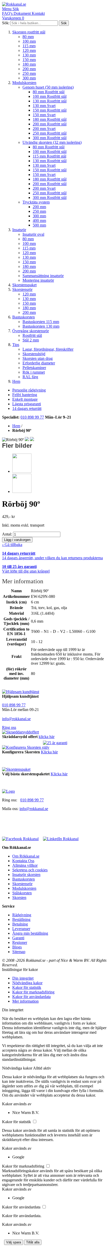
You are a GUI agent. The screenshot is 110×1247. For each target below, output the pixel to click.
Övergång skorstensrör (30, 331)
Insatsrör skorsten (26, 874)
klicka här (46, 736)
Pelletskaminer (34, 367)
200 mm (29, 69)
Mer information (25, 1001)
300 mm (29, 78)
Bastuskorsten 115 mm (41, 321)
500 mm (39, 225)
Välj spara (13, 1242)
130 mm (29, 55)
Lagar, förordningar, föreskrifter (48, 349)
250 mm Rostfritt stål (50, 133)
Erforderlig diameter (39, 363)
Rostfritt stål (32, 335)
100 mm (29, 41)
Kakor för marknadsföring (33, 992)
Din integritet (23, 978)
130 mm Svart (44, 105)
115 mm (29, 46)
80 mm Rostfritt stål (48, 92)
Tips (15, 344)
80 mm (28, 36)
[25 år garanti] (55, 743)
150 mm (29, 59)
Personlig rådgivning (29, 390)
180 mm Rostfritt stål (50, 119)
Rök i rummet (34, 372)
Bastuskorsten (23, 317)
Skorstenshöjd (34, 354)
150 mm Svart (44, 115)
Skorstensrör (22, 289)
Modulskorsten (24, 82)
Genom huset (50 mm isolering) (48, 87)
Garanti (18, 938)
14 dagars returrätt (26, 408)
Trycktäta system (36, 202)
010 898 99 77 (32, 417)
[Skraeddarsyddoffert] (20, 732)
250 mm (29, 73)
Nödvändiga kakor (27, 983)
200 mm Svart (44, 128)
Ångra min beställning (30, 933)
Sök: (5, 23)
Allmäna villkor (25, 865)
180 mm (29, 64)
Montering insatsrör (38, 280)
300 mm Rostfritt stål (50, 138)
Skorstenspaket (24, 285)
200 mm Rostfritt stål (50, 124)
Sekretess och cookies (30, 870)
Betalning (20, 924)
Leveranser (21, 929)
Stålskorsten (22, 893)
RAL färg (30, 377)
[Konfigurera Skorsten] (25, 747)
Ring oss (9, 727)
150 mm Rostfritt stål (50, 110)
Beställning (21, 919)
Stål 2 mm (31, 340)
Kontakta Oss (23, 861)
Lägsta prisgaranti (26, 404)
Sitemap (18, 951)
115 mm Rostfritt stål (49, 156)
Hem (16, 381)
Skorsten (19, 897)
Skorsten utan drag (38, 358)
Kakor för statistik (26, 987)
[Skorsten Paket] (16, 769)
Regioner (19, 942)
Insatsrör (19, 230)
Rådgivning (21, 915)
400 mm (39, 220)
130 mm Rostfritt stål (50, 101)
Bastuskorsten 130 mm (41, 326)
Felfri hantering (24, 395)
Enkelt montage (25, 399)
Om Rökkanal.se (25, 856)
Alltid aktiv (42, 1068)
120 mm (29, 50)
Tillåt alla (32, 1242)
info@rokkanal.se (16, 719)
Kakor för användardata (31, 996)
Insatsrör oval (33, 234)
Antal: (7, 534)
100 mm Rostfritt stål (50, 96)
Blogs (17, 947)
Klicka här (49, 752)
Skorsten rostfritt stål (28, 32)
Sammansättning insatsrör (43, 276)
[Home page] (8, 791)
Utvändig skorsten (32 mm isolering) (52, 142)
